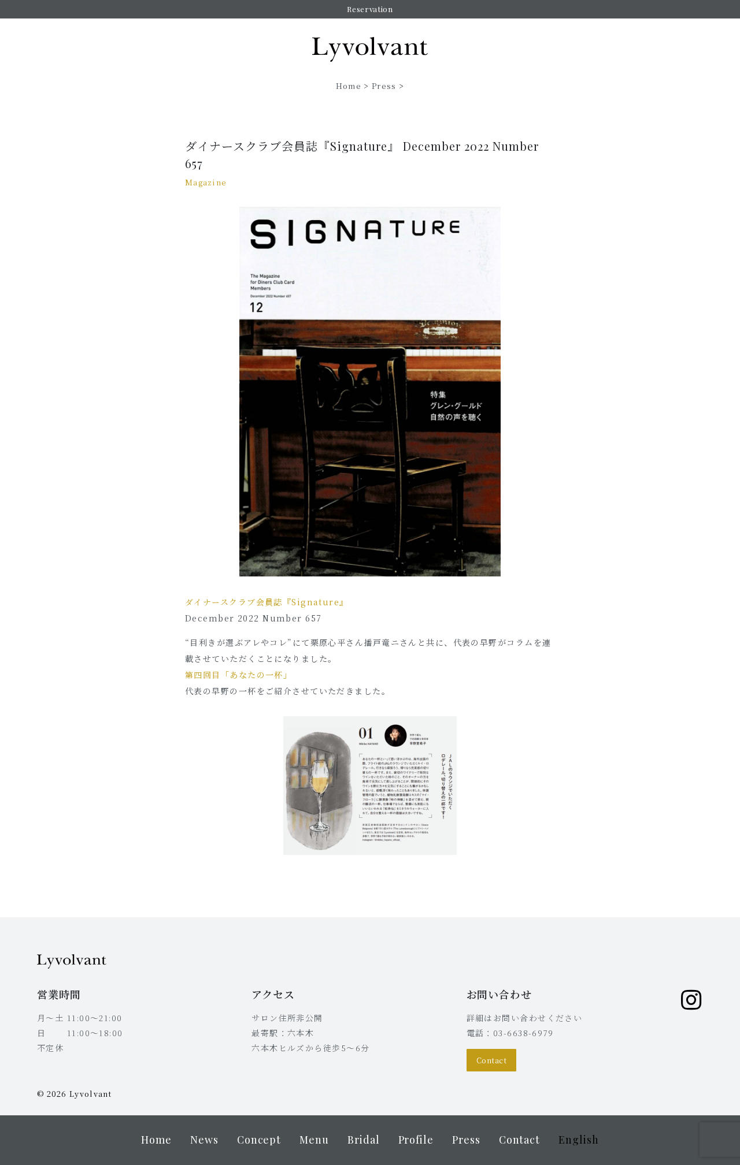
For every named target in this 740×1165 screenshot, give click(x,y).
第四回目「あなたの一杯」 (238, 674)
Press (384, 85)
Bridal (363, 1140)
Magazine (206, 182)
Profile (416, 1140)
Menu (314, 1140)
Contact (491, 1060)
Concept (259, 1140)
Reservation (370, 9)
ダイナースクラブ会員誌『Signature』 (267, 602)
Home (348, 85)
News (204, 1140)
